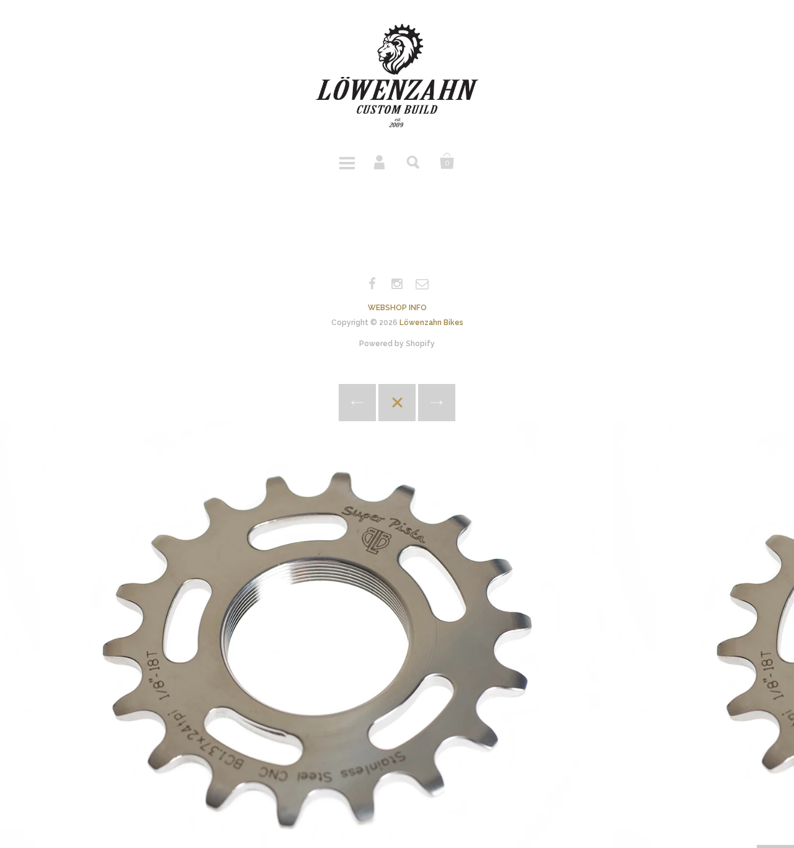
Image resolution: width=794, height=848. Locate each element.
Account (380, 161)
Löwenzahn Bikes (431, 322)
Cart (447, 161)
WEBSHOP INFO (397, 307)
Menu (347, 161)
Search (414, 161)
